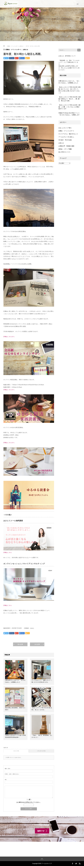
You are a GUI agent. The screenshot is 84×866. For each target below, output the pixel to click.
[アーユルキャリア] (10, 3)
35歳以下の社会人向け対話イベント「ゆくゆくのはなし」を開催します (69, 114)
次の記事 (37, 644)
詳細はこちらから (9, 336)
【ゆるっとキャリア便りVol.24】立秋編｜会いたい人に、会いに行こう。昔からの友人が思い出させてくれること (69, 89)
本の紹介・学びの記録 (65, 140)
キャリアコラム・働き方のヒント (68, 134)
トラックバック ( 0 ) (41, 750)
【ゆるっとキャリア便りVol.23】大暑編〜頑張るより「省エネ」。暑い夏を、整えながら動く (69, 98)
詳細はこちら (7, 552)
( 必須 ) (7, 768)
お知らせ (25, 49)
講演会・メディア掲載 (65, 149)
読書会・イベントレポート (13, 49)
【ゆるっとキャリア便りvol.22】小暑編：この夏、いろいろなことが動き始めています (69, 106)
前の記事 (20, 644)
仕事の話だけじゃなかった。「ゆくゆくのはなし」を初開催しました (68, 82)
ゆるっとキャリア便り (65, 128)
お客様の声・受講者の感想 (66, 146)
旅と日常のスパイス (64, 152)
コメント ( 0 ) (16, 750)
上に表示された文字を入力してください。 (28, 802)
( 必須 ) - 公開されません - (12, 774)
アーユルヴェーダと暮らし (66, 137)
